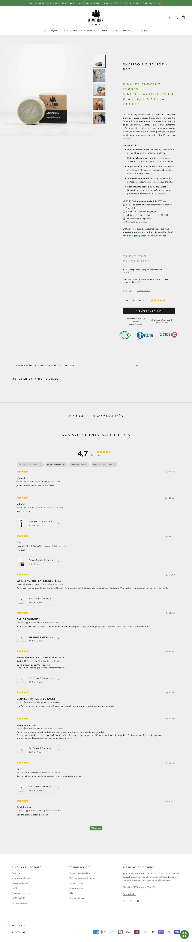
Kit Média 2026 (19, 898)
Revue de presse (19, 903)
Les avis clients (76, 883)
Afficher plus (96, 828)
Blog (144, 30)
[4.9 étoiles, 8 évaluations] (159, 300)
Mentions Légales (77, 898)
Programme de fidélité (79, 873)
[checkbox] (104, 464)
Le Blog (15, 888)
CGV (71, 893)
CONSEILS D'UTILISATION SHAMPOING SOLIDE (43, 365)
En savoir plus (129, 894)
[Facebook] (124, 900)
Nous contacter (76, 888)
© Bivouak (19, 932)
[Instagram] (131, 900)
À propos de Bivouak (80, 30)
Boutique (51, 30)
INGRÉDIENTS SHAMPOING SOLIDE (35, 379)
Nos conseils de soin (118, 30)
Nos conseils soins (20, 883)
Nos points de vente (21, 893)
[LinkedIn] (138, 900)
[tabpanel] (96, 647)
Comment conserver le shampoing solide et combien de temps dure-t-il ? (145, 280)
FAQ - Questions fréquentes (82, 878)
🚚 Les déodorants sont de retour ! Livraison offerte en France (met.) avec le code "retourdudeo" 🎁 (96, 3)
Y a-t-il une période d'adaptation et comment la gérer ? (144, 271)
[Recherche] (176, 17)
